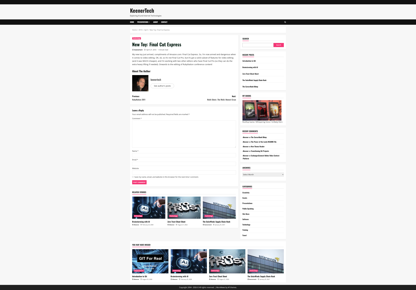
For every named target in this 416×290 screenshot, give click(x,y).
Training (245, 230)
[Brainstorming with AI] (148, 208)
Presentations (142, 22)
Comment (137, 118)
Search (245, 38)
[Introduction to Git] (150, 261)
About (155, 22)
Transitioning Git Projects (260, 151)
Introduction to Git (249, 61)
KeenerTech (142, 10)
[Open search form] (285, 22)
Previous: (138, 98)
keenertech (138, 50)
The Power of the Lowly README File (263, 141)
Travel (244, 235)
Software (245, 219)
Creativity (245, 192)
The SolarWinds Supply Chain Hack (216, 221)
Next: (221, 98)
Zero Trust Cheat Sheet (176, 221)
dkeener (136, 225)
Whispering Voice (263, 122)
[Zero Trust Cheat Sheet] (184, 208)
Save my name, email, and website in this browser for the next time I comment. (166, 177)
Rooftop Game (248, 122)
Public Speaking (248, 208)
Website (135, 168)
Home (132, 22)
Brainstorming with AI (141, 221)
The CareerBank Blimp (250, 86)
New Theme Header (258, 146)
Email (135, 160)
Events (244, 198)
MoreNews (220, 287)
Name (135, 151)
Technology (136, 38)
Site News (245, 214)
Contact (164, 22)
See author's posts (162, 86)
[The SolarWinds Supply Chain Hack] (219, 208)
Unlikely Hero (277, 122)
